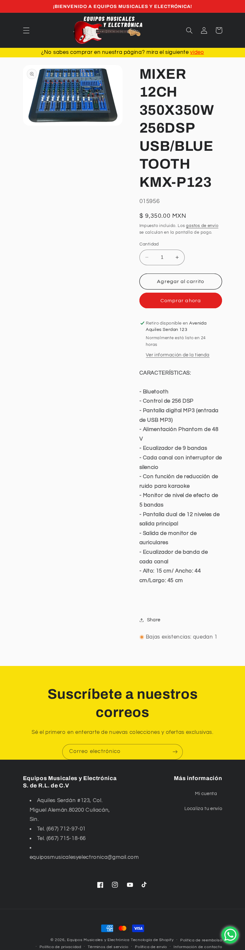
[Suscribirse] (175, 752)
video (197, 52)
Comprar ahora (180, 300)
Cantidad (149, 244)
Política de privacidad (60, 947)
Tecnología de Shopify (152, 940)
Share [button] (153, 620)
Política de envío (151, 947)
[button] (26, 30)
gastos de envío (202, 226)
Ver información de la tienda (178, 355)
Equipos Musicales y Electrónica (98, 940)
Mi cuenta (206, 793)
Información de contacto (198, 947)
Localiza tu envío (203, 808)
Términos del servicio (108, 947)
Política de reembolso (201, 940)
